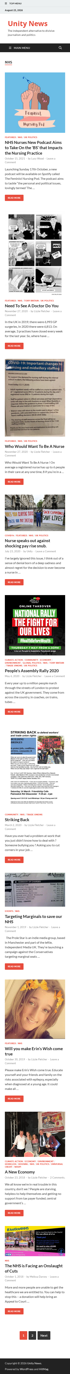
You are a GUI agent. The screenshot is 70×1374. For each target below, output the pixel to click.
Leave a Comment (46, 551)
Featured (10, 137)
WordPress (26, 1369)
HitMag (43, 1369)
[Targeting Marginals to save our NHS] (35, 890)
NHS (20, 137)
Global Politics (32, 662)
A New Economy (20, 1171)
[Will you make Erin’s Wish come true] (35, 1009)
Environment (13, 662)
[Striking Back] (35, 767)
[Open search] (60, 47)
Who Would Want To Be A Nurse (34, 446)
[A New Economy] (35, 1134)
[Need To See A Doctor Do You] (35, 253)
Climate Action (14, 660)
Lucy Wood (37, 158)
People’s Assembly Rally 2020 (32, 670)
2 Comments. (57, 1177)
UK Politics (30, 137)
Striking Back (17, 819)
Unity (30, 551)
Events (9, 911)
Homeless (10, 1164)
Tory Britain (31, 300)
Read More (13, 197)
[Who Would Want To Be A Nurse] (35, 398)
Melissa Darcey (38, 1276)
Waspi (17, 1166)
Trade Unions (14, 665)
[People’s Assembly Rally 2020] (35, 625)
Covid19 (9, 535)
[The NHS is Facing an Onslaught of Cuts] (35, 1241)
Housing (23, 1164)
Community (31, 660)
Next (43, 1335)
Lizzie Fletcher (42, 311)
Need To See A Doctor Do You (32, 305)
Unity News (28, 23)
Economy (45, 660)
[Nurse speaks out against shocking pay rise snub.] (35, 513)
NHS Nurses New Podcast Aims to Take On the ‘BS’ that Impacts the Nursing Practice (33, 147)
